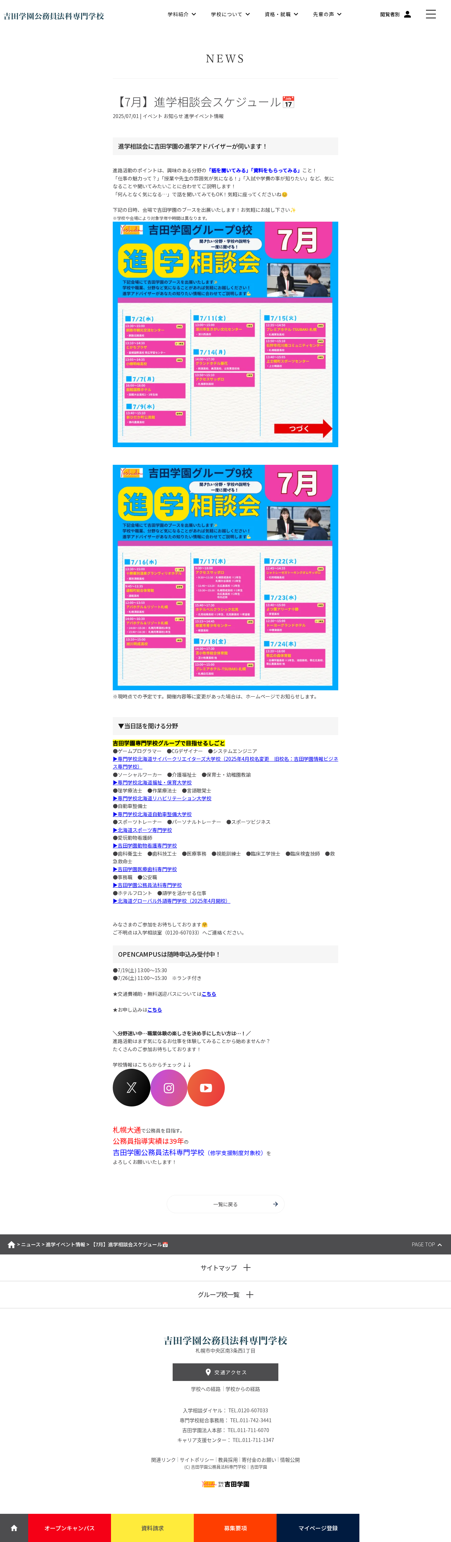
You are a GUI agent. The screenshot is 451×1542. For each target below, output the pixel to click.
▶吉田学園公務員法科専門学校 (147, 884)
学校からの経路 (243, 1388)
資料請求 (152, 1528)
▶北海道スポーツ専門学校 (142, 829)
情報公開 (290, 1459)
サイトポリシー (197, 1459)
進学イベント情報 (65, 1244)
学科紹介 (178, 14)
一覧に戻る (225, 1204)
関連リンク (163, 1459)
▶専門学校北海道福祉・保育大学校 (152, 782)
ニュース (31, 1244)
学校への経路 (206, 1388)
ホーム (11, 1244)
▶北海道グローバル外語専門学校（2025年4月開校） (171, 900)
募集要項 (235, 1528)
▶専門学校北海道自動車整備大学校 (152, 814)
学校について (227, 14)
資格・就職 (278, 14)
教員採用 (228, 1459)
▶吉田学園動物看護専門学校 (145, 845)
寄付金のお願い (259, 1459)
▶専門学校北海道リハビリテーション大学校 (162, 798)
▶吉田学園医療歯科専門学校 (145, 868)
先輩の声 (323, 14)
